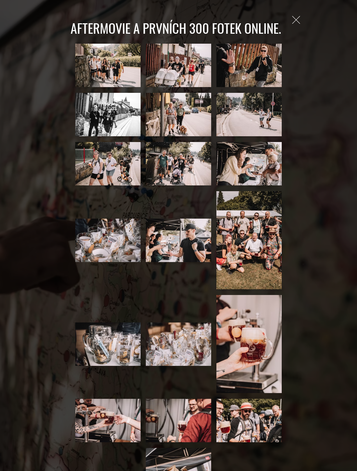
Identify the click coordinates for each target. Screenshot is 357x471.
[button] (296, 20)
